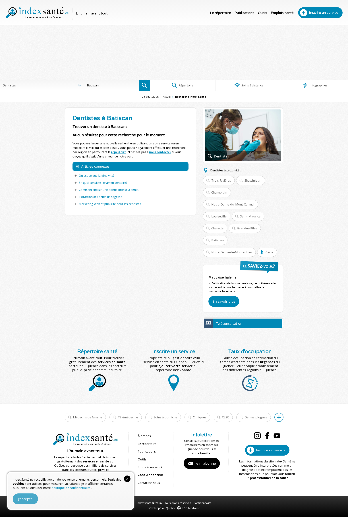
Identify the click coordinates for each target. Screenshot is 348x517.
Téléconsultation (229, 323)
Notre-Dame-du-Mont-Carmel (232, 204)
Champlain (219, 192)
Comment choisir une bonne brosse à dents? (109, 190)
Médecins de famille (87, 417)
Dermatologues (256, 417)
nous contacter (160, 152)
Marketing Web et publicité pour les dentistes (110, 204)
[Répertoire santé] (278, 417)
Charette (217, 228)
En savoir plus (224, 301)
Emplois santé (282, 13)
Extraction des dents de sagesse (100, 197)
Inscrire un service (323, 13)
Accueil (167, 96)
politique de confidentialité (71, 488)
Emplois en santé (150, 467)
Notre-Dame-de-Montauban (231, 252)
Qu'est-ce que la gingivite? (96, 176)
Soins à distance (252, 85)
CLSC (225, 417)
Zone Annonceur (150, 475)
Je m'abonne (205, 463)
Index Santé (144, 503)
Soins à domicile (165, 417)
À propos (144, 436)
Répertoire (185, 85)
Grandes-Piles (247, 228)
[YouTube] (277, 435)
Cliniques (199, 417)
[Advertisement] (174, 52)
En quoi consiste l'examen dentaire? (103, 183)
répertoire (118, 152)
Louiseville (219, 216)
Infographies (318, 85)
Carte (269, 252)
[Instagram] (257, 435)
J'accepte (25, 499)
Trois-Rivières (221, 180)
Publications (244, 13)
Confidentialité (203, 503)
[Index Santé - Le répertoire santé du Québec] (37, 12)
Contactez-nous (149, 483)
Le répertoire (220, 13)
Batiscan (217, 240)
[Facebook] (267, 435)
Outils (262, 13)
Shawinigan (253, 180)
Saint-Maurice (250, 216)
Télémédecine (128, 417)
